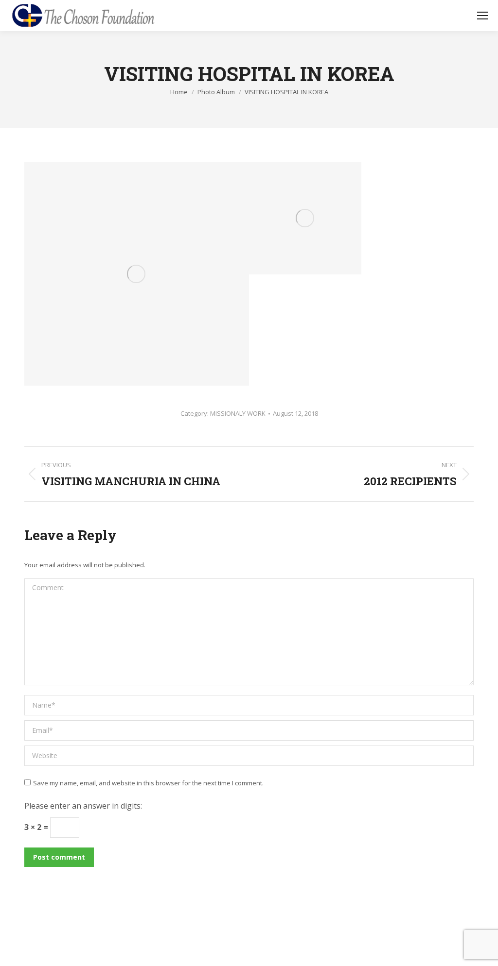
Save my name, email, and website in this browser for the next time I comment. (148, 783)
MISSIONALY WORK (238, 413)
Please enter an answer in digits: (83, 805)
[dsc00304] (305, 218)
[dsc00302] (136, 274)
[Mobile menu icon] (482, 15)
